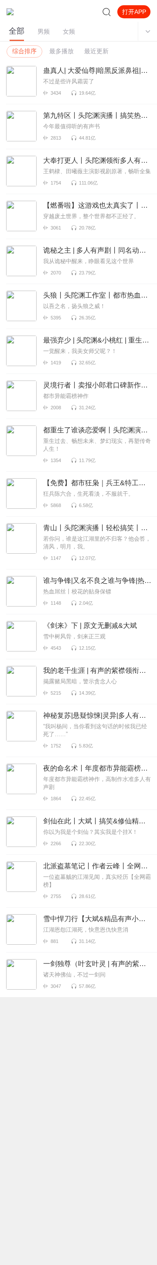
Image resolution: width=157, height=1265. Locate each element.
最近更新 (96, 51)
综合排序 (24, 51)
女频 (69, 31)
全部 (16, 31)
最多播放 (61, 51)
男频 (44, 31)
